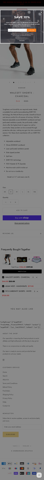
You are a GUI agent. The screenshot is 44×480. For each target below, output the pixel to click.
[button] (41, 12)
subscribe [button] (31, 30)
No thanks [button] (22, 40)
